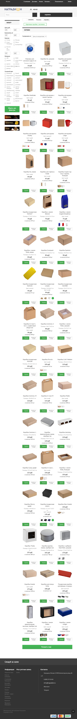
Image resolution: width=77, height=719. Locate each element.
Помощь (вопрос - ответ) (9, 693)
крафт (17, 82)
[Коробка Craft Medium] (65, 349)
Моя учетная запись (23, 669)
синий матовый (9, 95)
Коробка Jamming (65, 432)
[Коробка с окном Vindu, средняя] (65, 313)
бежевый (9, 73)
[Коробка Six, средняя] (47, 48)
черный (9, 103)
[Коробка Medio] (65, 385)
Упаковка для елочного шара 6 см (29, 60)
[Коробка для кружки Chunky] (30, 123)
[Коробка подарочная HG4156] (30, 273)
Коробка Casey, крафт (30, 468)
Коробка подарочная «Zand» (47, 285)
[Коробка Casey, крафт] (30, 457)
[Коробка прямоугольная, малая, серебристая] (47, 422)
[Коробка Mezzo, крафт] (30, 493)
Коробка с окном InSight (64, 623)
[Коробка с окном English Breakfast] (65, 201)
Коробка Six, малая (30, 172)
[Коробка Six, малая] (30, 161)
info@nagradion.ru (50, 683)
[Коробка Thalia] (30, 535)
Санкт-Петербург (9, 43)
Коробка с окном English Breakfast (65, 213)
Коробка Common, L (29, 432)
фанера (9, 68)
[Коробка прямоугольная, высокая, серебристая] (30, 612)
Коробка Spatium (64, 250)
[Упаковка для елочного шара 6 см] (30, 48)
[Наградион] (15, 9)
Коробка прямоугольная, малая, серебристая (47, 434)
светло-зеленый (9, 87)
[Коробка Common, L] (30, 422)
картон (8, 64)
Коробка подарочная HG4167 (30, 213)
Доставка (34, 1)
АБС (8, 58)
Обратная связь (9, 672)
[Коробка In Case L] (47, 457)
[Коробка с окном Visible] (47, 612)
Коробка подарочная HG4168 (30, 360)
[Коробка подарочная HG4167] (30, 201)
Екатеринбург (17, 44)
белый (17, 73)
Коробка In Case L (47, 468)
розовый (17, 84)
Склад (8, 40)
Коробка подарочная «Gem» (47, 505)
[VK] (65, 1)
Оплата (41, 1)
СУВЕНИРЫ (31, 19)
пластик (17, 66)
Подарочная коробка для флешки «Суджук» (65, 585)
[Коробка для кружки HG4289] (65, 48)
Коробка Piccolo (47, 359)
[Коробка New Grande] (65, 493)
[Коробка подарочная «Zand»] (47, 273)
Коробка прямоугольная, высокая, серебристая (30, 624)
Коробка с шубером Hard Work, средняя (65, 547)
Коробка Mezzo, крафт (29, 505)
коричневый (17, 80)
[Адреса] (52, 1)
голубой (9, 78)
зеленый (9, 80)
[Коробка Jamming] (65, 422)
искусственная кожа (17, 61)
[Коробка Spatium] (65, 240)
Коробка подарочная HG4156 (30, 285)
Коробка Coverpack (47, 250)
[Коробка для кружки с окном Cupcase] (47, 85)
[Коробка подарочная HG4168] (30, 349)
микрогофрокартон (9, 66)
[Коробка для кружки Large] (65, 123)
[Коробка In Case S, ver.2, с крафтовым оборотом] (30, 313)
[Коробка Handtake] (30, 85)
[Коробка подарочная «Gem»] (47, 493)
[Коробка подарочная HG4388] (65, 273)
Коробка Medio (65, 396)
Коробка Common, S (47, 324)
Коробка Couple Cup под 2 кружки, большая (64, 173)
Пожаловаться (59, 1)
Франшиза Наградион (8, 704)
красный (9, 82)
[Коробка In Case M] (47, 385)
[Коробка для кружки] (47, 123)
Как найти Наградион (8, 684)
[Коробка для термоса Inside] (47, 161)
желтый (17, 78)
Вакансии (7, 700)
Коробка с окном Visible (47, 623)
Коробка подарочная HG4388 (65, 285)
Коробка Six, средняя (47, 59)
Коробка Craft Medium (65, 359)
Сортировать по (26, 36)
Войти (69, 1)
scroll (73, 711)
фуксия (17, 101)
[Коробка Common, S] (47, 313)
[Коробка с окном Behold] (47, 201)
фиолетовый (17, 98)
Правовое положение (8, 697)
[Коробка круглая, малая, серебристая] (47, 535)
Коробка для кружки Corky (64, 96)
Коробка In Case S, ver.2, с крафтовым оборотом (30, 326)
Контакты (47, 1)
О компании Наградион (8, 680)
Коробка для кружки (47, 133)
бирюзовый (9, 75)
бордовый (17, 75)
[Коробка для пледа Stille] (47, 573)
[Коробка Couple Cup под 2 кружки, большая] (65, 161)
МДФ (16, 58)
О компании (27, 1)
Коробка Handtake (30, 95)
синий (17, 93)
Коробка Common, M (29, 396)
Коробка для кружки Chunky (29, 134)
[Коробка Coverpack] (47, 240)
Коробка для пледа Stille (47, 585)
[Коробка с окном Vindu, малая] (30, 240)
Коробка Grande (30, 584)
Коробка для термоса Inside (47, 173)
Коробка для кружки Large (64, 134)
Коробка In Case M (47, 396)
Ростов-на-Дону (9, 48)
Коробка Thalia (30, 546)
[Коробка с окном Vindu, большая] (65, 457)
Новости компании (7, 675)
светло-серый (17, 87)
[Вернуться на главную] (24, 20)
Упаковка (38, 19)
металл (17, 64)
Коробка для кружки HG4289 (64, 60)
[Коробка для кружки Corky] (65, 85)
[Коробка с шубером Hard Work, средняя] (65, 535)
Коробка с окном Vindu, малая (29, 251)
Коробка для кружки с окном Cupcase (47, 96)
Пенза (17, 42)
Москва (17, 40)
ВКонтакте (46, 686)
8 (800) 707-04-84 (48, 679)
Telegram (46, 690)
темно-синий (8, 99)
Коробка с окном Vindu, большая (64, 469)
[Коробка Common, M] (30, 385)
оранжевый (9, 84)
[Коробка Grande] (30, 573)
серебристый (9, 90)
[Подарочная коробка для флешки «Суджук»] (65, 573)
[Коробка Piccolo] (47, 349)
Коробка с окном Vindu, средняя (64, 325)
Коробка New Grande (65, 504)
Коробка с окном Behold (47, 213)
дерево (9, 60)
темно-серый (17, 95)
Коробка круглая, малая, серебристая (47, 547)
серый (8, 93)
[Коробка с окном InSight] (65, 612)
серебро (17, 90)
